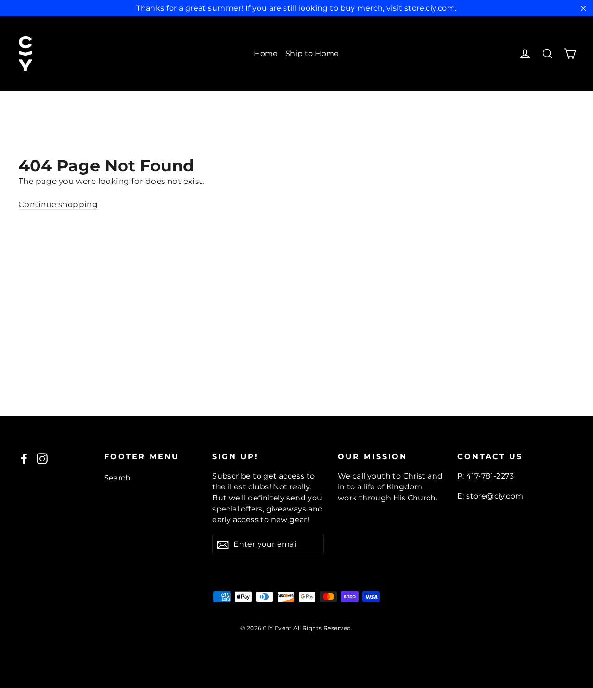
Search (117, 477)
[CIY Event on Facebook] (24, 459)
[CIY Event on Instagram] (42, 459)
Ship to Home (312, 53)
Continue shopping (58, 204)
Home (266, 53)
